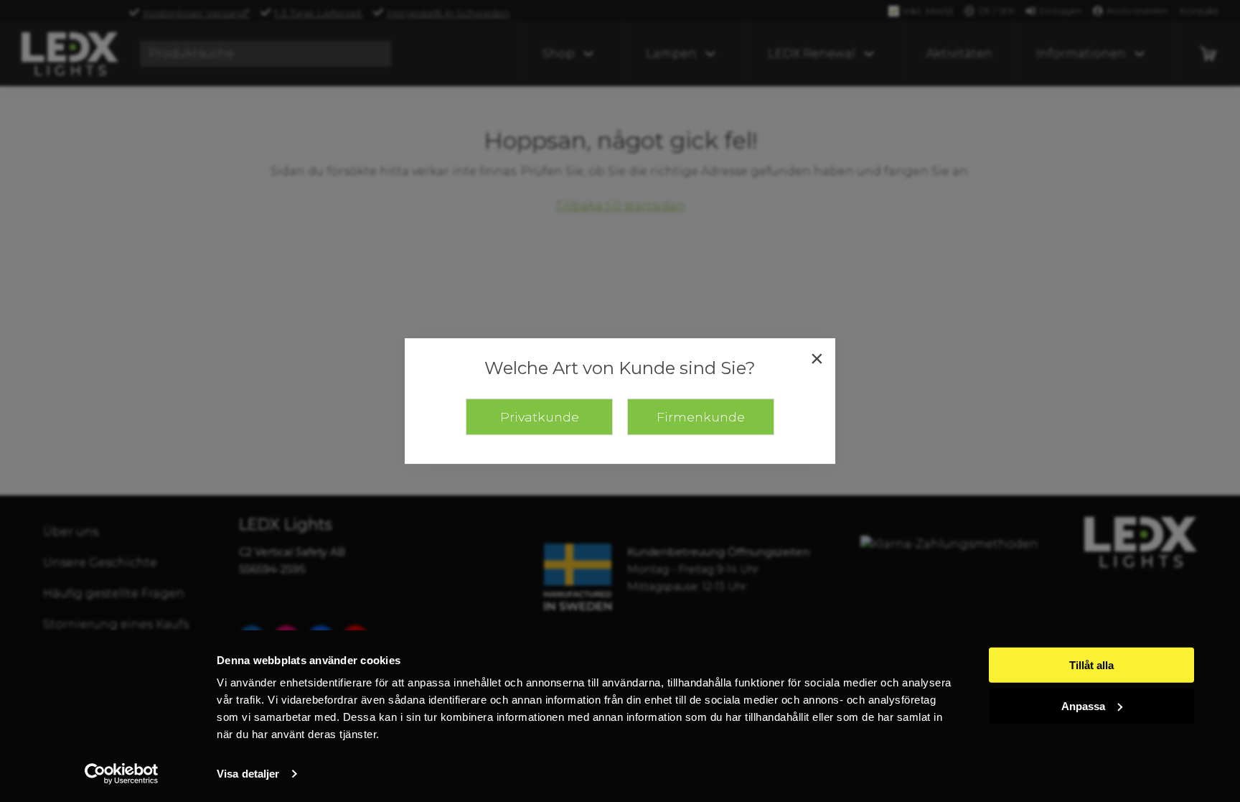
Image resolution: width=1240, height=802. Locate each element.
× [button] (817, 358)
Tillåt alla (1091, 665)
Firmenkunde (701, 416)
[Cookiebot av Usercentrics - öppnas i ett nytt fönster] (121, 774)
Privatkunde (539, 416)
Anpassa (1083, 705)
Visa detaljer (248, 774)
